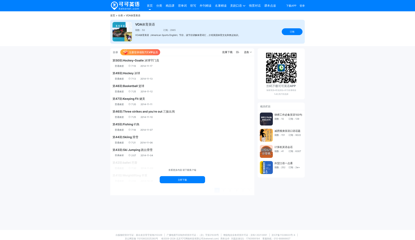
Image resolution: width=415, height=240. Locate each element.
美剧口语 (236, 5)
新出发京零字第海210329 (149, 235)
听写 (193, 5)
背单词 (182, 5)
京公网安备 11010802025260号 (141, 238)
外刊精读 (205, 5)
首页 (150, 5)
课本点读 (270, 5)
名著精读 (221, 5)
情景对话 (255, 5)
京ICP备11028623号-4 (283, 235)
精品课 (170, 5)
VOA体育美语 (133, 15)
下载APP (291, 5)
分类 (159, 5)
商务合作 (225, 238)
